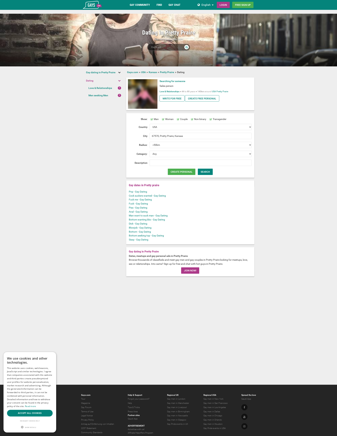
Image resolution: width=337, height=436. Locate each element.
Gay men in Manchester (178, 403)
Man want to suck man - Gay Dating (148, 215)
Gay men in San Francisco (215, 403)
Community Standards (91, 432)
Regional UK (173, 395)
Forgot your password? (138, 399)
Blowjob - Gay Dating (140, 227)
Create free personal (202, 98)
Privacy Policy (87, 420)
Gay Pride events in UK (177, 424)
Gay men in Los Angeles (214, 407)
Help (130, 403)
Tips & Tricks (134, 407)
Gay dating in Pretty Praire (100, 72)
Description (141, 162)
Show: (144, 119)
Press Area (133, 411)
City (145, 136)
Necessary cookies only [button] (30, 421)
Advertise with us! (136, 429)
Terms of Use (87, 411)
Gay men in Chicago (212, 415)
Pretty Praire (222, 91)
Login (223, 5)
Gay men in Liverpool (177, 407)
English (206, 4)
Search (205, 171)
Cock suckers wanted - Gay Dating (147, 195)
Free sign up (243, 5)
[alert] (30, 392)
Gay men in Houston (213, 424)
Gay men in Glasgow (176, 420)
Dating (89, 80)
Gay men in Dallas (211, 411)
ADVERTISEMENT (136, 426)
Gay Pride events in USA (214, 428)
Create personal (182, 171)
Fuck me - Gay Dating (140, 199)
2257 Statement (88, 428)
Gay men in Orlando (212, 420)
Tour (83, 399)
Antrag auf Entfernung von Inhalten (97, 424)
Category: (142, 153)
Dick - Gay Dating (138, 223)
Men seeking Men (98, 95)
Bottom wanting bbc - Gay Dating (147, 219)
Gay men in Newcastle (177, 415)
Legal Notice (87, 415)
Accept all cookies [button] (30, 413)
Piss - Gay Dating (138, 207)
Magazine (85, 403)
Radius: (143, 145)
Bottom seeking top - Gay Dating (146, 235)
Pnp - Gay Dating (138, 191)
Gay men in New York (213, 399)
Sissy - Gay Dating (138, 239)
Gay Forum (86, 407)
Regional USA (209, 395)
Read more (30, 406)
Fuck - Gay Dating (138, 203)
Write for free (172, 98)
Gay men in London (176, 399)
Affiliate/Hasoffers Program (140, 433)
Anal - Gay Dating (138, 211)
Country (143, 127)
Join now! (190, 270)
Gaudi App (133, 419)
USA (214, 91)
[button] (30, 427)
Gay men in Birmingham (178, 411)
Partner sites (134, 415)
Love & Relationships (100, 88)
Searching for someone (172, 81)
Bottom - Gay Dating (140, 231)
